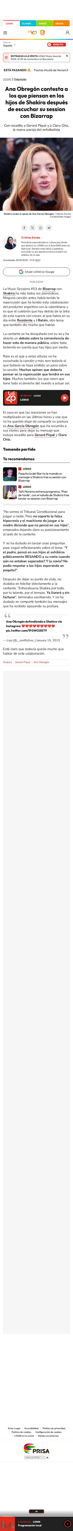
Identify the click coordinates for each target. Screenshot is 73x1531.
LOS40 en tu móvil (24, 1435)
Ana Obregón (41, 662)
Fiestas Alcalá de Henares (51, 70)
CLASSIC (26, 23)
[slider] (36, 1516)
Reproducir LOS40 (65, 398)
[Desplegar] (36, 1511)
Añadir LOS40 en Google (39, 271)
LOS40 (9, 23)
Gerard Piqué (22, 662)
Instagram (14, 1352)
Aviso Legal (14, 1428)
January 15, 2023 (48, 640)
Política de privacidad (53, 1428)
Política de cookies (21, 1432)
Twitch (51, 1352)
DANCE (43, 23)
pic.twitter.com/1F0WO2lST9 (26, 630)
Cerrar (67, 55)
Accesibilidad (31, 1428)
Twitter (32, 227)
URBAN (59, 23)
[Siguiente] (67, 70)
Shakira (7, 662)
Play (67, 1523)
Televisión (20, 79)
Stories (59, 1352)
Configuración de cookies (48, 1432)
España (7, 45)
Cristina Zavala (30, 237)
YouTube (29, 1352)
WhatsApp (40, 227)
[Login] (68, 32)
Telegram (48, 227)
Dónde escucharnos (48, 1435)
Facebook (24, 227)
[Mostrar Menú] (5, 32)
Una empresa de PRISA (36, 1448)
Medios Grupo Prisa (36, 1457)
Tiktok (22, 1352)
